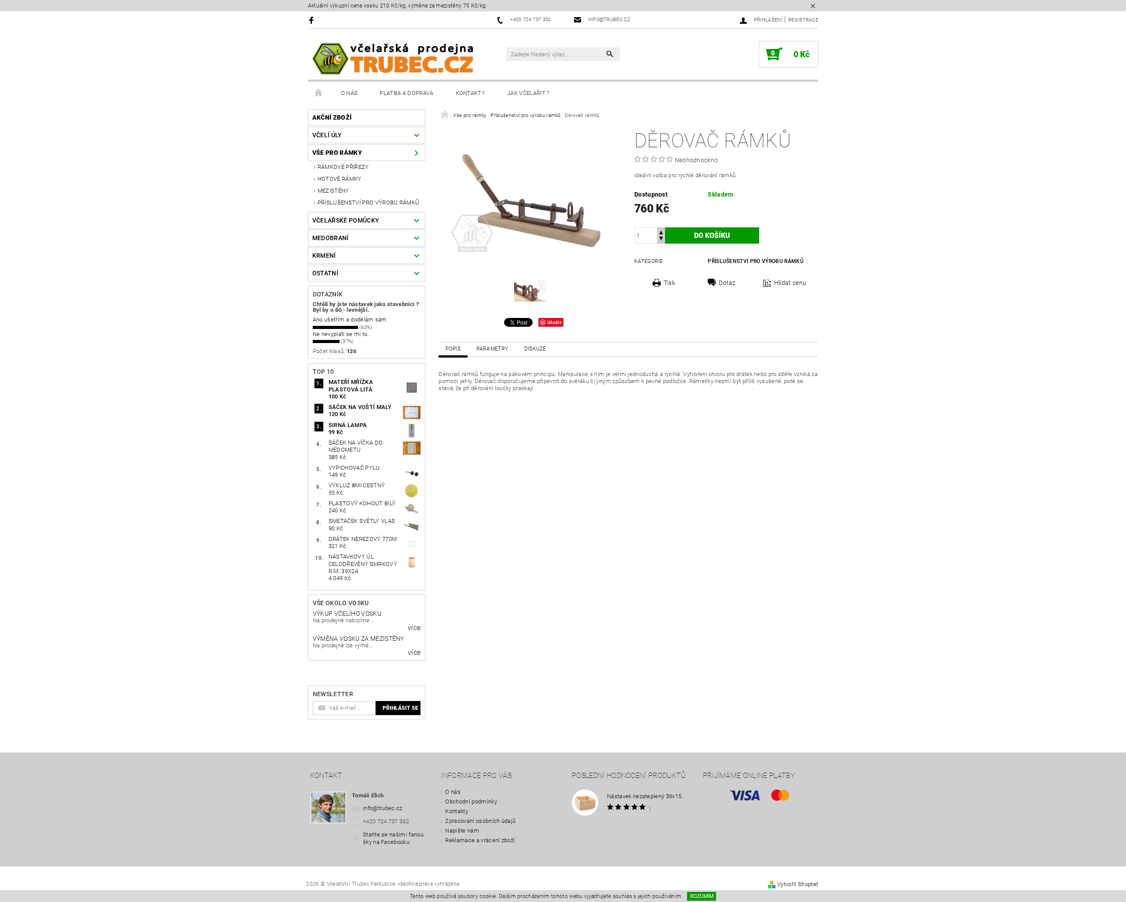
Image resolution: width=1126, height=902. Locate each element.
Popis (453, 349)
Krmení (324, 255)
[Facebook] (312, 20)
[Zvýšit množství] (661, 231)
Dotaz (727, 282)
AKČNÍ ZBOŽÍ (332, 117)
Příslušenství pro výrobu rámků (369, 202)
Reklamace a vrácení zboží (480, 840)
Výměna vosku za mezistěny (358, 638)
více (414, 628)
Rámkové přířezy (343, 167)
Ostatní (325, 273)
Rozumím (701, 896)
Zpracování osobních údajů (480, 821)
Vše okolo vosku (341, 602)
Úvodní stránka (319, 93)
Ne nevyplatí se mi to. (341, 334)
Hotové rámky (340, 178)
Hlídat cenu (790, 282)
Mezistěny (333, 190)
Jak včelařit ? (528, 93)
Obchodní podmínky (471, 801)
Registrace (803, 20)
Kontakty (471, 93)
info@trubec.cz (382, 808)
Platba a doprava (406, 93)
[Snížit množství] (661, 239)
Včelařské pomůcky (345, 220)
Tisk (669, 282)
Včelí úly (327, 135)
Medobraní (330, 237)
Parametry (492, 349)
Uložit (554, 322)
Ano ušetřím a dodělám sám (350, 319)
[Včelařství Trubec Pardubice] (393, 58)
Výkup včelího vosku (347, 613)
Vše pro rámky (337, 152)
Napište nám (462, 830)
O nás (349, 93)
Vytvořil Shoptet (797, 884)
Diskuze (535, 349)
